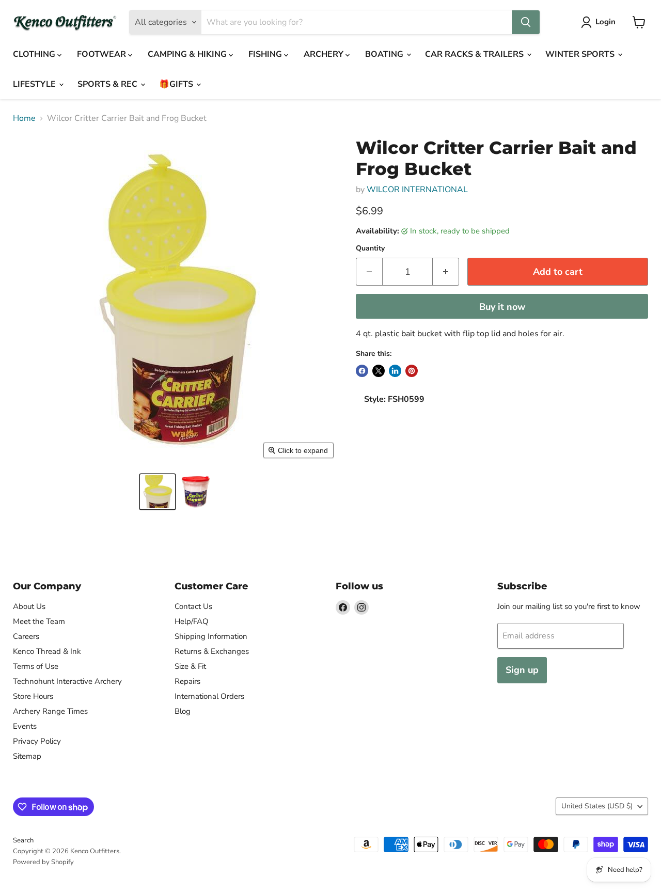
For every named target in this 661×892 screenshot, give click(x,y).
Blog (183, 711)
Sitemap (27, 756)
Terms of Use (35, 666)
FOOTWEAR (102, 54)
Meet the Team (39, 621)
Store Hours (33, 696)
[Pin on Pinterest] (411, 371)
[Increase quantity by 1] (446, 272)
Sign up (522, 670)
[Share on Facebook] (362, 371)
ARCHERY (324, 54)
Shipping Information (211, 636)
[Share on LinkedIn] (395, 371)
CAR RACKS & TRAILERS (475, 54)
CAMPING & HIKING (188, 54)
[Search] (526, 22)
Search (23, 840)
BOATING (385, 54)
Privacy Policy (37, 741)
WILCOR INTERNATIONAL (417, 189)
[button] (157, 491)
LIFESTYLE (35, 84)
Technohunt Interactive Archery (67, 681)
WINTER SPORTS (581, 54)
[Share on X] (378, 371)
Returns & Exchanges (212, 651)
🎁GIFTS (177, 84)
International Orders (209, 696)
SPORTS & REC (108, 84)
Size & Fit (190, 666)
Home (24, 118)
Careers (26, 636)
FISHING (266, 54)
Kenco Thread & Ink (47, 651)
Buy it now (502, 307)
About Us (29, 606)
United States (597, 806)
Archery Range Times (50, 711)
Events (25, 726)
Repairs (187, 681)
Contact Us (193, 606)
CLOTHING (35, 54)
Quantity (370, 248)
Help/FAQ (192, 621)
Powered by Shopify (43, 862)
